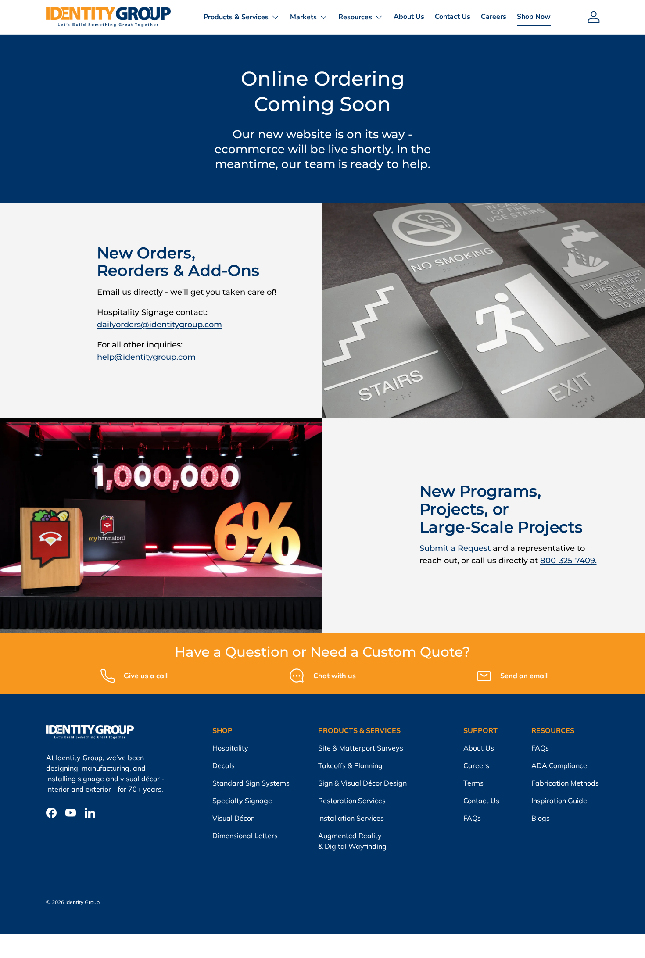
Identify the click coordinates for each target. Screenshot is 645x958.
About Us (409, 16)
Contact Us (452, 16)
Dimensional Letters (245, 835)
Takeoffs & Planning (350, 765)
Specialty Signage (242, 800)
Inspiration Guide (559, 800)
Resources (355, 17)
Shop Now (534, 16)
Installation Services (351, 818)
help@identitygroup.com (146, 356)
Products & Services (236, 17)
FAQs (472, 818)
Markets (303, 17)
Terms (473, 783)
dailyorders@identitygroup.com (159, 324)
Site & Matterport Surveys (360, 748)
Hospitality (230, 748)
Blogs (540, 818)
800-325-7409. (568, 560)
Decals (223, 765)
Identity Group (82, 902)
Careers (493, 16)
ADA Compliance (559, 765)
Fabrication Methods (565, 783)
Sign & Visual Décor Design (362, 783)
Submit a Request (455, 548)
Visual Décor (233, 818)
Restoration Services (352, 800)
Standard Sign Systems (251, 783)
